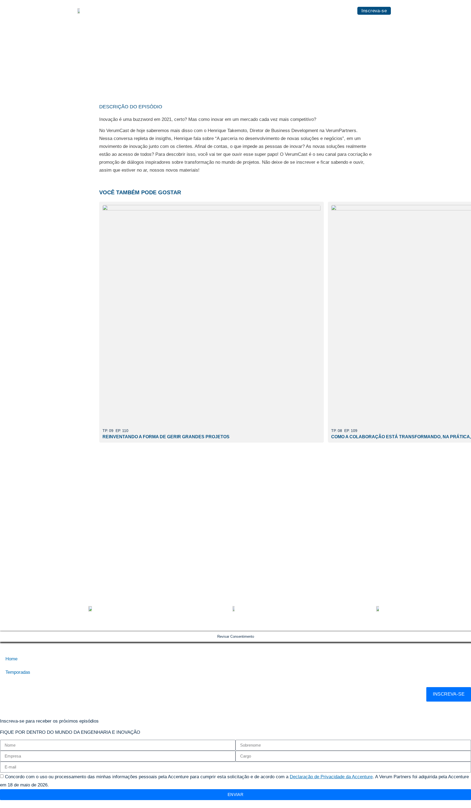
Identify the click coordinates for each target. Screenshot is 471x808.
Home (312, 10)
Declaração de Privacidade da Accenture (331, 776)
